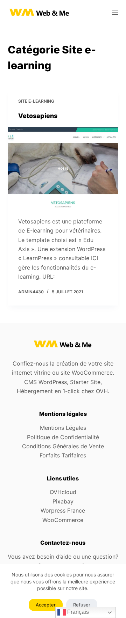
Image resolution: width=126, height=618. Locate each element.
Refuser (81, 605)
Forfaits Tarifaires (63, 455)
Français (77, 612)
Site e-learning (36, 101)
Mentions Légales (63, 427)
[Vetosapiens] (63, 168)
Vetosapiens (37, 115)
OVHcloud (63, 491)
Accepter (46, 605)
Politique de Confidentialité (63, 437)
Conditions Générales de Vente (63, 446)
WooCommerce (62, 519)
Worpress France (63, 510)
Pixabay (63, 501)
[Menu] (115, 12)
